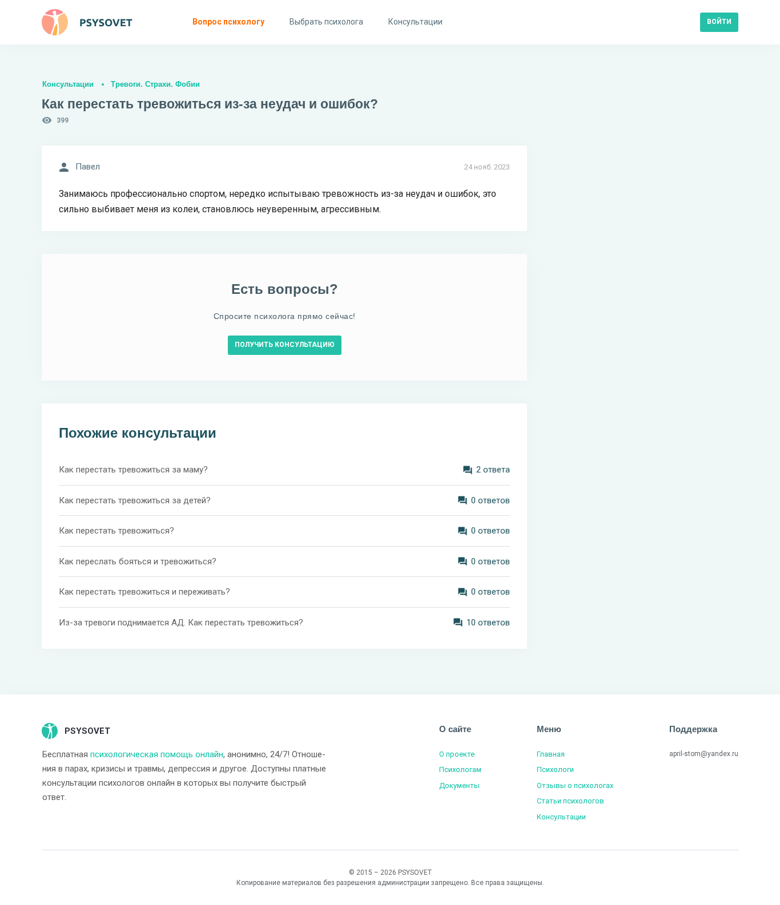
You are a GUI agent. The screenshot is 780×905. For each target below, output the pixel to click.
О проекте (457, 754)
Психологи (555, 769)
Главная (551, 754)
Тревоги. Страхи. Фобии (155, 84)
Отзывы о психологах (575, 785)
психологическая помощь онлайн (156, 754)
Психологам (460, 769)
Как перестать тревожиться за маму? (133, 469)
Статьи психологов (570, 801)
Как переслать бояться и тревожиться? (137, 561)
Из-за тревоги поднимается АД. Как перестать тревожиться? (181, 622)
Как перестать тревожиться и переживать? (144, 592)
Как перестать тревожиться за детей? (135, 500)
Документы (459, 785)
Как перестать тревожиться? (116, 531)
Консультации (68, 84)
